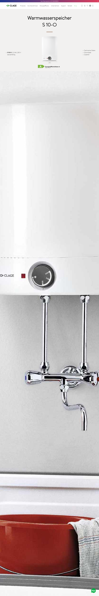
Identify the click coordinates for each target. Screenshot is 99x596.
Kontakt (70, 6)
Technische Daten (89, 50)
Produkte (23, 6)
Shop (75, 6)
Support (63, 6)
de (90, 5)
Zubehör (86, 55)
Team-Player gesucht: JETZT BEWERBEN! (50, 1)
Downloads (87, 52)
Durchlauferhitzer (33, 6)
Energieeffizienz (44, 6)
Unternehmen (55, 6)
